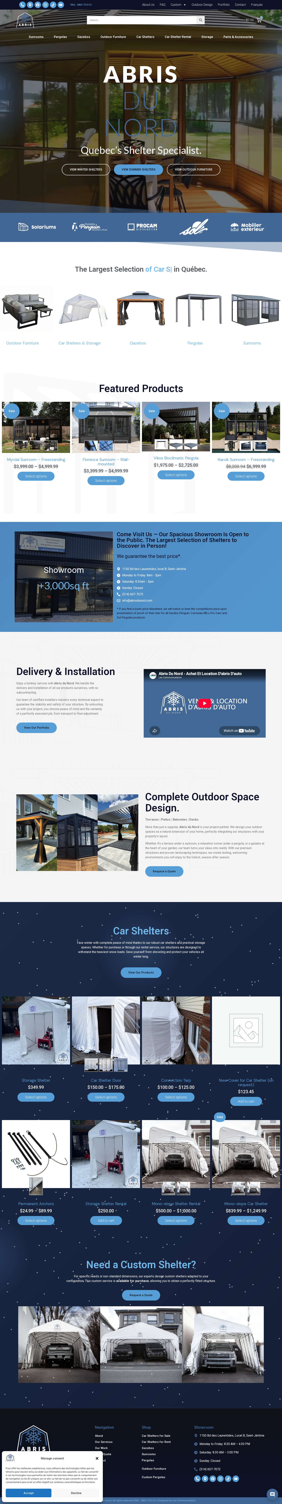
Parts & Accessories (238, 37)
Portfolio (224, 5)
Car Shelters (145, 37)
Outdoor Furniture (113, 37)
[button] (97, 1458)
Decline (76, 1493)
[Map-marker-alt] (30, 5)
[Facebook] (38, 5)
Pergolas (60, 37)
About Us (148, 5)
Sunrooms (36, 37)
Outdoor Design (202, 5)
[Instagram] (220, 1478)
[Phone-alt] (22, 5)
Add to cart (246, 1101)
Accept (29, 1493)
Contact (240, 5)
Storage (207, 37)
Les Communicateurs (183, 1500)
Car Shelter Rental (178, 37)
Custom (176, 5)
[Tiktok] (228, 1478)
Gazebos (83, 37)
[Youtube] (61, 5)
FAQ (162, 5)
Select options (36, 476)
